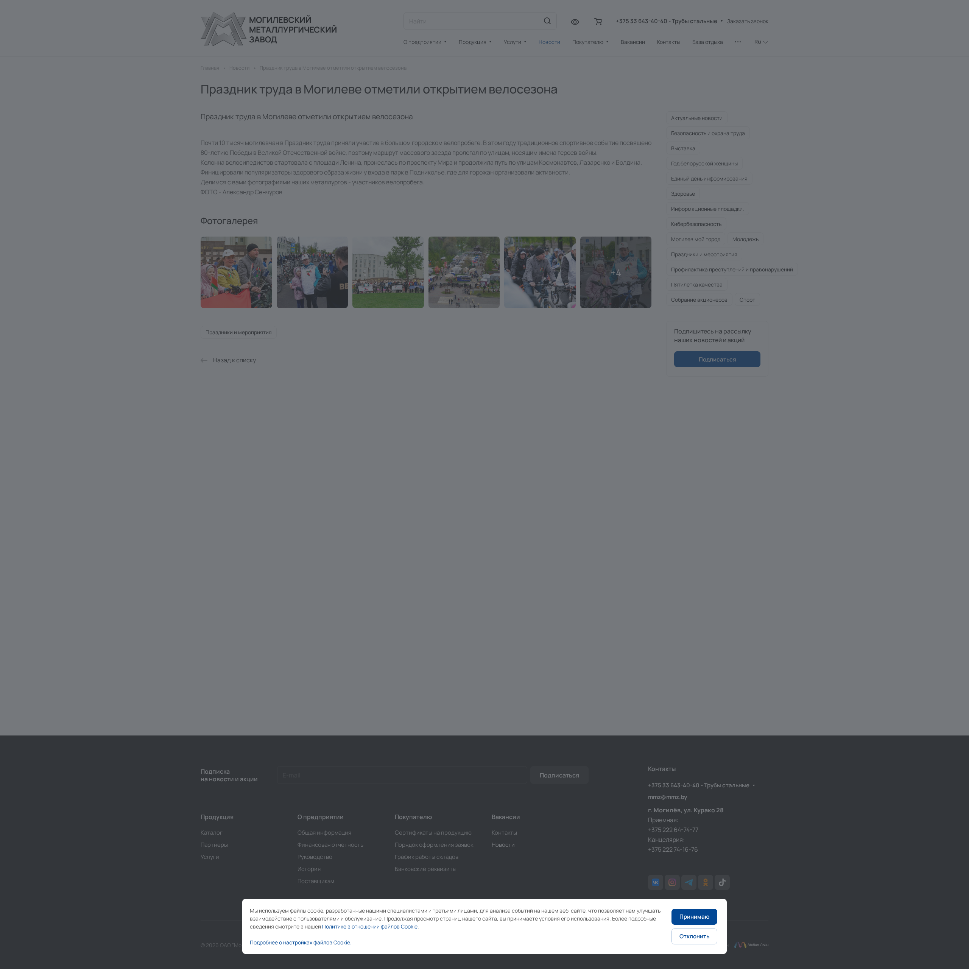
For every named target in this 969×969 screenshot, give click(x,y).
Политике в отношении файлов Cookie (370, 926)
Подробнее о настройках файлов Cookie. (301, 942)
